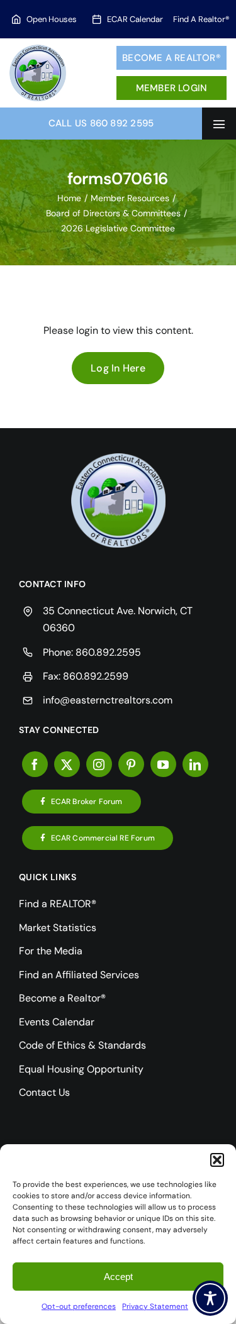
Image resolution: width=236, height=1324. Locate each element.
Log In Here (118, 368)
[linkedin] (195, 764)
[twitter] (67, 764)
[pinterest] (131, 764)
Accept (118, 1276)
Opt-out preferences (79, 1306)
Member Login (172, 88)
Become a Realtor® (171, 58)
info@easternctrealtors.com (107, 700)
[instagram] (99, 764)
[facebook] (35, 764)
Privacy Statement (155, 1306)
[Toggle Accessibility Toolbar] (210, 1298)
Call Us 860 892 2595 (101, 123)
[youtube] (163, 764)
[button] (217, 1160)
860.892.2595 (108, 652)
